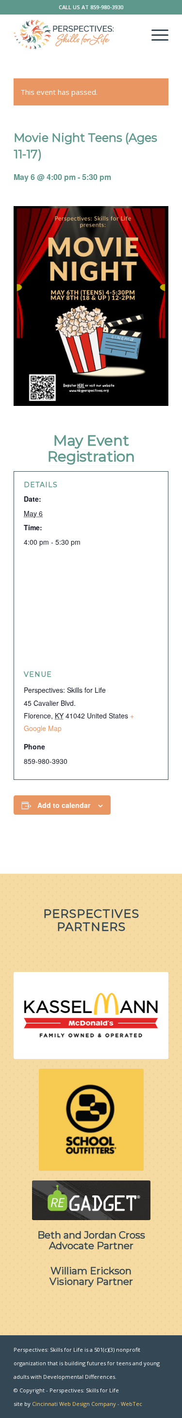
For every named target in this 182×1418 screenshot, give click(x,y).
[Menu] (155, 34)
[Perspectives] (75, 34)
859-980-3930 (106, 7)
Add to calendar (63, 805)
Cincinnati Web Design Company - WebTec (87, 1403)
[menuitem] (155, 34)
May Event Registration (91, 448)
